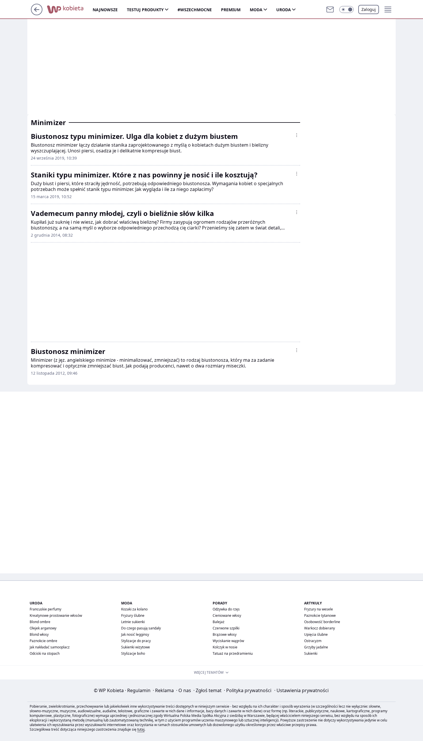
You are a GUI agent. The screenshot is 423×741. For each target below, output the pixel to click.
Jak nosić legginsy (135, 634)
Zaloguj (368, 9)
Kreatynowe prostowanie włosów (56, 615)
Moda (256, 9)
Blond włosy (39, 634)
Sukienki (310, 653)
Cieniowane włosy (227, 615)
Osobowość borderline (322, 621)
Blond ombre (40, 621)
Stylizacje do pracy (136, 640)
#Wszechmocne (195, 9)
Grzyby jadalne (316, 647)
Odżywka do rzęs (226, 609)
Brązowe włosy (225, 634)
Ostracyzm (312, 640)
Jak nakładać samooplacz (50, 647)
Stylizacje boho (133, 653)
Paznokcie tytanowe (320, 615)
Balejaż (218, 621)
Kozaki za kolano (134, 609)
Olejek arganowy (43, 628)
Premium (231, 9)
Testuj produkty (145, 9)
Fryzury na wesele (318, 609)
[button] (346, 9)
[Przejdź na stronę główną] (37, 13)
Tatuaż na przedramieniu (233, 653)
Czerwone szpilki (226, 628)
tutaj (140, 729)
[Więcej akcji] (296, 135)
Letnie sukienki (133, 621)
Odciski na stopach (45, 653)
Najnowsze (105, 9)
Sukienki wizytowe (135, 647)
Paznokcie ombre (43, 640)
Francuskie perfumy (45, 609)
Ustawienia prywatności (301, 690)
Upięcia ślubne (316, 634)
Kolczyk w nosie (225, 647)
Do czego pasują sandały (141, 628)
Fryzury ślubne (132, 615)
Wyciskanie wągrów (228, 640)
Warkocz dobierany (319, 628)
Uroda (283, 9)
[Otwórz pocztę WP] (330, 9)
